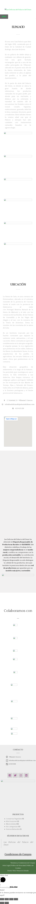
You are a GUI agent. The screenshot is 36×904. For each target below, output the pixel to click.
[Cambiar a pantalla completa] (11, 899)
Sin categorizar (12, 826)
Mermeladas (11, 824)
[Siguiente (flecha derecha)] (7, 903)
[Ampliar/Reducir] (16, 899)
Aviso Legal (6, 865)
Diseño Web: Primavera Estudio (18, 871)
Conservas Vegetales (14, 819)
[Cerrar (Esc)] (2, 899)
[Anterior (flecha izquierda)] (2, 903)
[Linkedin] (26, 775)
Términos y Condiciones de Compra (22, 863)
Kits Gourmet (11, 821)
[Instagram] (20, 775)
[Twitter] (15, 775)
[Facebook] (9, 775)
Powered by (4, 887)
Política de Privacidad (18, 865)
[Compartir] (7, 899)
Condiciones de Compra (18, 854)
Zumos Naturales (13, 829)
